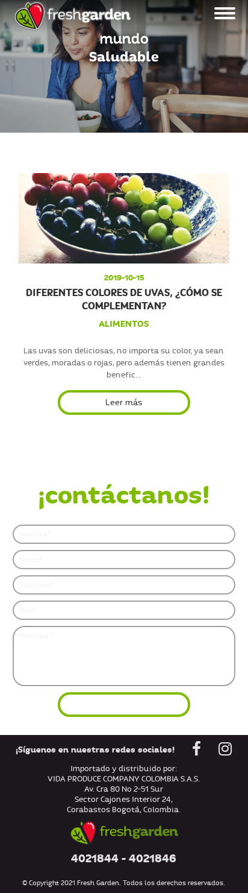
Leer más (123, 402)
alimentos (124, 324)
